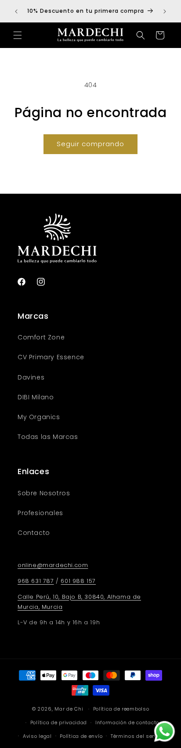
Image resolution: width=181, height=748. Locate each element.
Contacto (34, 532)
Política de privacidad (58, 722)
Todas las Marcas (48, 436)
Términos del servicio (139, 736)
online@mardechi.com (53, 565)
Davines (31, 377)
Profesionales (40, 512)
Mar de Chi (68, 708)
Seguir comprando (90, 143)
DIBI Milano (36, 397)
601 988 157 (78, 581)
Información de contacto (127, 722)
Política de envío (81, 736)
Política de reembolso (121, 708)
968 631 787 (36, 581)
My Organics (39, 417)
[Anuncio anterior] (16, 11)
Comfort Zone (41, 337)
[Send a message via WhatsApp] (164, 731)
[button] (17, 35)
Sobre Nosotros (44, 493)
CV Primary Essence (51, 357)
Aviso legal (37, 736)
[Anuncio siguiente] (164, 11)
